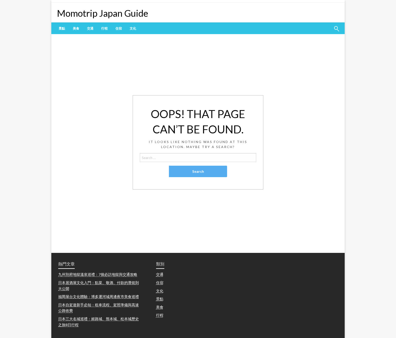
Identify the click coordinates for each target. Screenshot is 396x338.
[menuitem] (62, 28)
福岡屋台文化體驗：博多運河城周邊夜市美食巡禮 (98, 296)
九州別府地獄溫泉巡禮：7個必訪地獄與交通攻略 (97, 274)
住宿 (119, 28)
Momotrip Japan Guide (102, 13)
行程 (104, 28)
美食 (76, 28)
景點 (62, 28)
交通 (90, 28)
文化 (133, 28)
